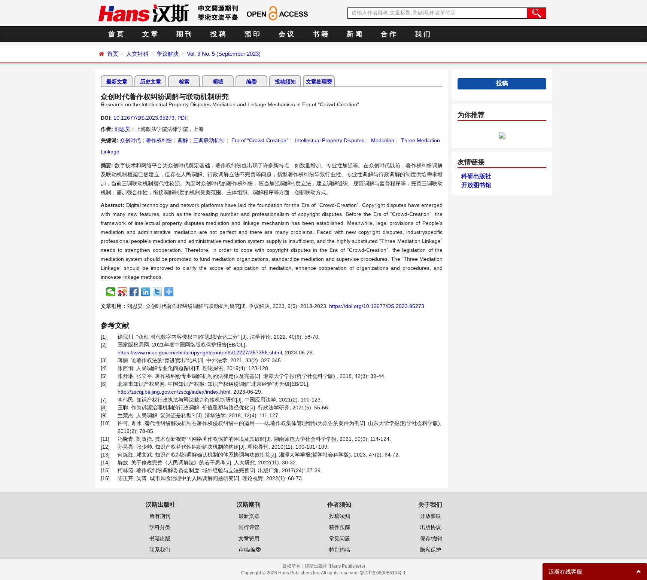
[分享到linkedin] (146, 291)
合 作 (388, 34)
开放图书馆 (476, 185)
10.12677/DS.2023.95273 (143, 118)
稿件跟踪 (339, 527)
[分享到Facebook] (134, 291)
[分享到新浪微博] (122, 291)
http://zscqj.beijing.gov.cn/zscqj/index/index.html (174, 392)
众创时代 (130, 140)
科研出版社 (476, 176)
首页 (112, 54)
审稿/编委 (250, 550)
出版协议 (430, 527)
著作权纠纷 (159, 140)
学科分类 (159, 527)
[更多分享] (169, 291)
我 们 (422, 34)
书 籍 (320, 34)
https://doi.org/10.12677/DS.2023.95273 (376, 306)
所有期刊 (159, 516)
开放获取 (430, 516)
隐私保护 (430, 550)
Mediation (382, 140)
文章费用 (249, 538)
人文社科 (137, 54)
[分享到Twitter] (157, 291)
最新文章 (116, 82)
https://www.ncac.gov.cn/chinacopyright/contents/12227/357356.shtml (200, 352)
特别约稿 (339, 550)
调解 (182, 140)
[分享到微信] (111, 291)
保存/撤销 (431, 538)
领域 (218, 82)
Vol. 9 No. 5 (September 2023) (224, 54)
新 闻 (354, 34)
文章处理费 (319, 82)
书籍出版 (159, 538)
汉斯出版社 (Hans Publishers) (335, 566)
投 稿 (218, 34)
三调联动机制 (209, 140)
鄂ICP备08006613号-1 (383, 573)
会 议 (286, 34)
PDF (182, 118)
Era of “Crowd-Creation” (259, 140)
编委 (251, 82)
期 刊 (184, 34)
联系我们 (159, 550)
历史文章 (150, 82)
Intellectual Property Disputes (329, 140)
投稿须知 (285, 82)
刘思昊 (122, 129)
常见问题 (339, 538)
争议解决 (168, 54)
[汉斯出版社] (143, 13)
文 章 (150, 34)
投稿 (502, 83)
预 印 (252, 34)
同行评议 (249, 527)
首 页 (116, 34)
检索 (184, 82)
